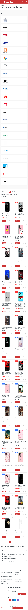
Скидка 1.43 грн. (18, 608)
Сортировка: (4, 196)
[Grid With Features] (12, 192)
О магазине (17, 572)
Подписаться (22, 594)
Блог (16, 576)
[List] (14, 192)
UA (1, 607)
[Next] (20, 542)
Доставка (16, 574)
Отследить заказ (18, 577)
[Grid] (10, 192)
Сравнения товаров (18, 581)
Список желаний (18, 579)
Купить (4, 220)
